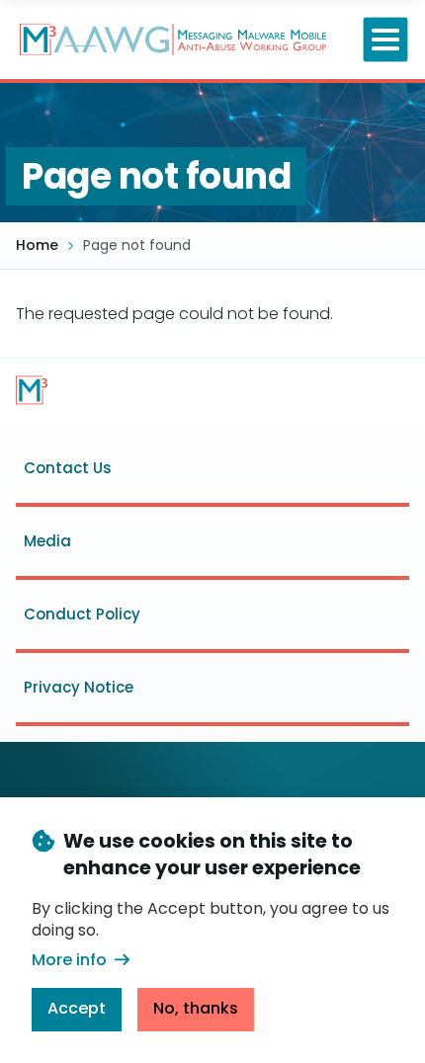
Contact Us (68, 467)
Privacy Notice (78, 687)
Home (37, 245)
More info (69, 959)
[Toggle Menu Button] (386, 40)
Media (47, 541)
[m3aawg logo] (31, 390)
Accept (76, 1008)
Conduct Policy (82, 614)
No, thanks (195, 1008)
